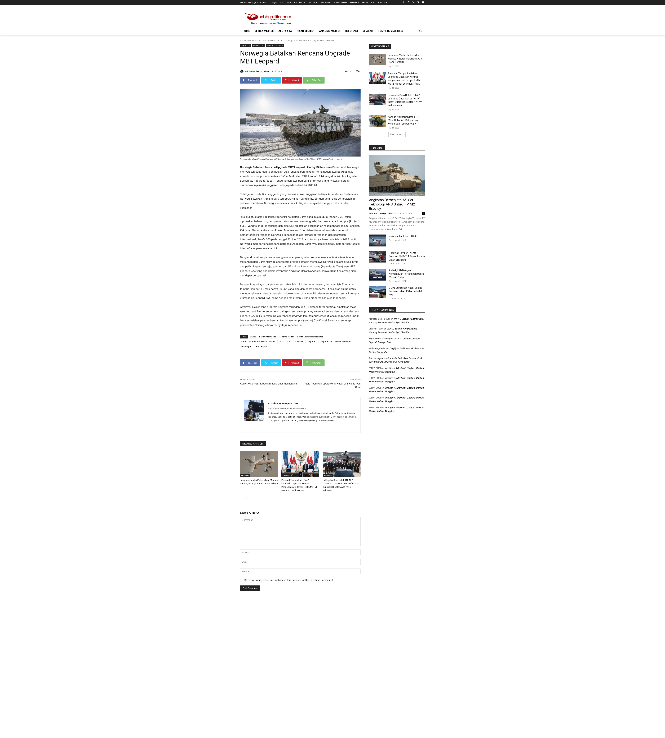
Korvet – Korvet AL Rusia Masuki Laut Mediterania (268, 383)
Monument (375, 338)
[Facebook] (404, 2)
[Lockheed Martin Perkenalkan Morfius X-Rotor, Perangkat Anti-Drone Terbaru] (259, 464)
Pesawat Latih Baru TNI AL (403, 236)
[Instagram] (409, 2)
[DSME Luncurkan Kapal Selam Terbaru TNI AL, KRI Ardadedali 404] (377, 292)
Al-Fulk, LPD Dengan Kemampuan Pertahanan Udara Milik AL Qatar (406, 274)
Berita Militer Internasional (310, 336)
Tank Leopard (261, 346)
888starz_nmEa (377, 348)
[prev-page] (242, 498)
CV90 (289, 341)
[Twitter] (413, 2)
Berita (253, 336)
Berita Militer (254, 40)
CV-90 (281, 341)
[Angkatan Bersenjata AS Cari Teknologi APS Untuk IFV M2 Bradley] (397, 175)
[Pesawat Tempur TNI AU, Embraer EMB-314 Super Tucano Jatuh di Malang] (377, 257)
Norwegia (246, 346)
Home (243, 40)
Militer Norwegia (343, 341)
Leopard (299, 341)
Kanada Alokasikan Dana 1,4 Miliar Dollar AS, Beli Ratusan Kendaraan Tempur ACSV (403, 120)
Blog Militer (245, 45)
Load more (395, 134)
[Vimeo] (418, 2)
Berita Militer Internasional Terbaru (258, 341)
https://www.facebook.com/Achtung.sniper (287, 408)
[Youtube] (423, 2)
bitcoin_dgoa (376, 358)
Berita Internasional (268, 336)
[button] (421, 31)
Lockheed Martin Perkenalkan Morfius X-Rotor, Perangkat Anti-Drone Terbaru (405, 58)
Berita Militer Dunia (272, 40)
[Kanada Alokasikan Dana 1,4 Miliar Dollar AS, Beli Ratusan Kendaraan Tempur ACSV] (377, 121)
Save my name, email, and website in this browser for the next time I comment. (289, 580)
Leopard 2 (311, 341)
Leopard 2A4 (326, 341)
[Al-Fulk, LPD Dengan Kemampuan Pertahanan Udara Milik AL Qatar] (377, 275)
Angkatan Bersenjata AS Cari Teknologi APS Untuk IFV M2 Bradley (392, 204)
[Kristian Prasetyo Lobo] (242, 71)
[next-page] (248, 498)
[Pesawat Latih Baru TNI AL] (377, 240)
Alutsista (245, 475)
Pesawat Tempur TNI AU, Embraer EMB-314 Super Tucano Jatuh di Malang (407, 256)
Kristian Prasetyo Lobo (258, 71)
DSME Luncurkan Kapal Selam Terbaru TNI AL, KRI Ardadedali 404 (405, 291)
